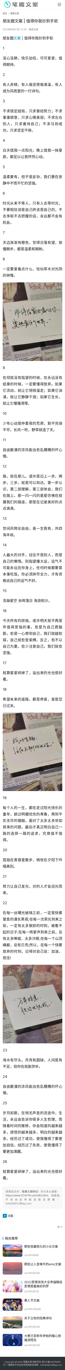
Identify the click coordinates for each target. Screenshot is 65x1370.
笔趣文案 (27, 1362)
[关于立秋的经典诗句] (12, 1322)
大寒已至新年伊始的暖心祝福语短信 (42, 1338)
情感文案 (33, 29)
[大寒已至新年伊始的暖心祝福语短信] (12, 1340)
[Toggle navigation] (59, 4)
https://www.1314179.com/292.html (27, 1195)
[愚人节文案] (12, 1305)
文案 (17, 38)
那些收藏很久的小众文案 (41, 1246)
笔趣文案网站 (30, 1191)
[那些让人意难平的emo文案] (12, 1268)
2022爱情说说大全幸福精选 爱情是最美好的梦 (43, 1284)
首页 (5, 13)
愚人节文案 (32, 1300)
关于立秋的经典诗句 (38, 1318)
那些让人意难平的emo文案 (42, 1264)
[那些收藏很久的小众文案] (12, 1251)
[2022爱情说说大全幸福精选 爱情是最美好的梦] (12, 1286)
